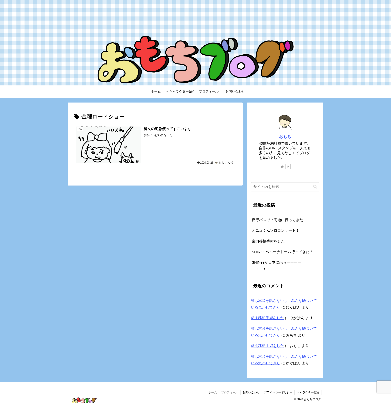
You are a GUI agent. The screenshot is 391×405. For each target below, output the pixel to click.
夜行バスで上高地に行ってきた (277, 220)
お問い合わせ (251, 392)
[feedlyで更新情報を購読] (282, 166)
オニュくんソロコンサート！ (275, 230)
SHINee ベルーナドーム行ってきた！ (282, 252)
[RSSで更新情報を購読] (288, 166)
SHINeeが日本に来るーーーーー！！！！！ (276, 265)
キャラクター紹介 (308, 392)
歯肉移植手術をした (268, 241)
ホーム (212, 392)
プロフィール (229, 392)
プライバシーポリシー (278, 392)
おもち (285, 136)
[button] (315, 186)
